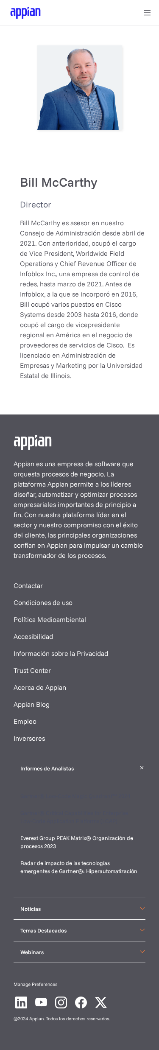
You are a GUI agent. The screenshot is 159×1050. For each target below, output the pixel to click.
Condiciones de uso (43, 602)
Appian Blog (32, 704)
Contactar (28, 585)
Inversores (29, 738)
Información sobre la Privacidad (61, 653)
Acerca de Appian (40, 687)
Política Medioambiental (50, 619)
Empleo (25, 721)
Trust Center (32, 670)
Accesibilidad (33, 636)
